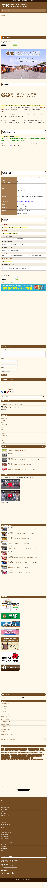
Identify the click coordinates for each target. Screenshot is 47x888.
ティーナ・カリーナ (36, 754)
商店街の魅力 (8, 145)
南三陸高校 (4, 708)
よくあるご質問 (3, 844)
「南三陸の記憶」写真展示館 (6, 832)
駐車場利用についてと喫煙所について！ (16, 567)
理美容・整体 (5, 435)
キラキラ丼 (4, 711)
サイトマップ (3, 852)
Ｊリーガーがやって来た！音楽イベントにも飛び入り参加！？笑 (21, 562)
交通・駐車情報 (5, 719)
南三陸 (40, 752)
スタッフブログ (5, 736)
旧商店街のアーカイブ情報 (8, 739)
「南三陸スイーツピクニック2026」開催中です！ (18, 464)
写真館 (3, 433)
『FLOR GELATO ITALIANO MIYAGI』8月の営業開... (11, 404)
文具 (3, 431)
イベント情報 (5, 721)
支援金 (23, 750)
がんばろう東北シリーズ (6, 757)
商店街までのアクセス (5, 807)
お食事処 (4, 420)
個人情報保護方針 (4, 848)
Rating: (2, 371)
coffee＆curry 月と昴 (39, 759)
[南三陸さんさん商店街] (14, 6)
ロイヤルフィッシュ (13, 754)
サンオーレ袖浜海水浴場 (6, 756)
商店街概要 (3, 805)
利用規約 (2, 850)
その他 (3, 442)
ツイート (2, 786)
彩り (32, 750)
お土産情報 (4, 726)
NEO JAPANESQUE (31, 759)
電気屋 (3, 438)
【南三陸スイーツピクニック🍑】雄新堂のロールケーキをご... (20, 450)
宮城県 (39, 750)
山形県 (35, 750)
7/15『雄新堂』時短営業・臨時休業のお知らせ (10, 411)
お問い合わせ (3, 846)
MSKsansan (12, 41)
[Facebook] (12, 873)
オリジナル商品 (23, 756)
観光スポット (5, 729)
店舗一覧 (2, 811)
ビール (31, 754)
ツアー (42, 754)
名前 (3, 358)
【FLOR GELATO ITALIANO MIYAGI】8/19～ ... (17, 455)
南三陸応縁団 (27, 752)
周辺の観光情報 (3, 822)
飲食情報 (4, 724)
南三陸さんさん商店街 (26, 879)
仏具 (3, 440)
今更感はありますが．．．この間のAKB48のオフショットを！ (20, 572)
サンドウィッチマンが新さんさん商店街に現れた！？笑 (19, 533)
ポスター (27, 754)
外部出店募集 (5, 703)
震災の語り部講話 (4, 830)
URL (3, 367)
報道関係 (4, 731)
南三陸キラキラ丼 (4, 809)
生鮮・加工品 (5, 424)
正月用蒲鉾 (3, 750)
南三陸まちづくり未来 (34, 752)
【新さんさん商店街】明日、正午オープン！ (17, 543)
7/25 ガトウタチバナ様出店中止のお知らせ (10, 407)
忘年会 (29, 750)
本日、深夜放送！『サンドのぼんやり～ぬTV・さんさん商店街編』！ (22, 552)
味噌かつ (42, 750)
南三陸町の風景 (20, 752)
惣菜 (26, 750)
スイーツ (4, 429)
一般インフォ (5, 716)
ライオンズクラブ (21, 754)
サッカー (12, 756)
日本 (20, 750)
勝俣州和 (3, 754)
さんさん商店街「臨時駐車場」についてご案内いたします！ (20, 469)
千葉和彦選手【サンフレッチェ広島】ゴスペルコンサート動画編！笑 (22, 528)
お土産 (3, 427)
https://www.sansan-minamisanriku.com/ (10, 867)
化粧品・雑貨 (5, 418)
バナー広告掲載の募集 (5, 838)
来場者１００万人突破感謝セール (12, 750)
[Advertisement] (23, 25)
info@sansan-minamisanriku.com (25, 201)
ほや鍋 (40, 756)
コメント (4, 349)
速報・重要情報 (6, 714)
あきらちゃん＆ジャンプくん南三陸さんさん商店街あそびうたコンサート (14, 759)
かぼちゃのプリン (14, 757)
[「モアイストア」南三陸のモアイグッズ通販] (23, 290)
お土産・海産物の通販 (5, 836)
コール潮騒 (17, 756)
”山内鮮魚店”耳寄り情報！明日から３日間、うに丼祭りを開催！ (21, 557)
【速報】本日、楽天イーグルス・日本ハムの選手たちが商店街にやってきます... (24, 548)
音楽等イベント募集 (6, 706)
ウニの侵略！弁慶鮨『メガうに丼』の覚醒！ (17, 538)
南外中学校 (8, 752)
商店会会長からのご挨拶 (5, 815)
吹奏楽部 (3, 752)
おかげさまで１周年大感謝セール (24, 757)
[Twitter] (8, 873)
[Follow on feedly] (3, 873)
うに (32, 757)
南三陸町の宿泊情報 (4, 834)
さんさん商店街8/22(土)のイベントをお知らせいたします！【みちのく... (22, 459)
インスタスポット (30, 756)
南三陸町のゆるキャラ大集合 (6, 824)
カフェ (3, 422)
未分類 (3, 742)
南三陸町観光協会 (14, 752)
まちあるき (36, 756)
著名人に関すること (6, 734)
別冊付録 (7, 754)
